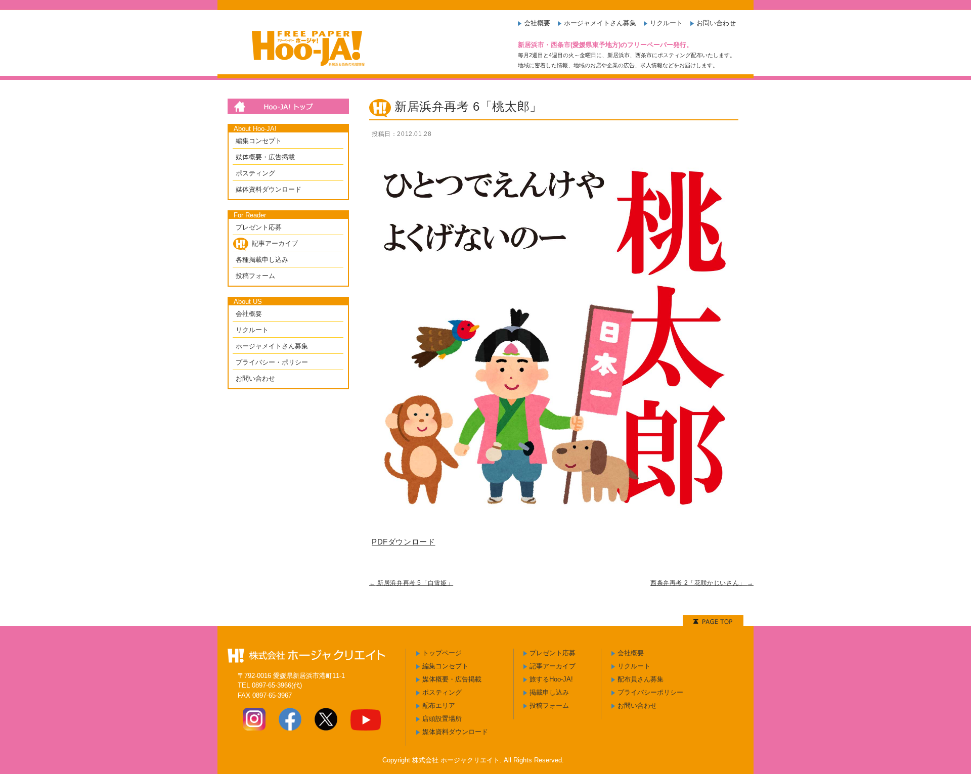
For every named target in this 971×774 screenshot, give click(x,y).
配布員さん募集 (640, 679)
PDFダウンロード (403, 541)
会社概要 (537, 23)
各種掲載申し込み (262, 259)
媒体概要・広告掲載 (265, 157)
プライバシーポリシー (650, 692)
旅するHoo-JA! (551, 679)
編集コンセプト (259, 141)
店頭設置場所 (442, 718)
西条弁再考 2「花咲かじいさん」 (702, 582)
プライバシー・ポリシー (272, 362)
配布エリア (438, 705)
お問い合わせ (716, 23)
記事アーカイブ (275, 243)
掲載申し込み (549, 692)
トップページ (442, 653)
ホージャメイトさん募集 (600, 23)
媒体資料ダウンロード (268, 189)
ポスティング (255, 173)
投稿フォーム (255, 276)
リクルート (666, 23)
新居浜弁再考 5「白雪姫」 (411, 582)
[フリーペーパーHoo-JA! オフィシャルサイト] (305, 70)
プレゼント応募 (259, 227)
